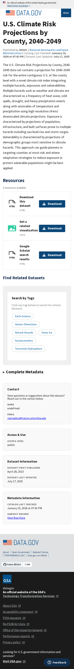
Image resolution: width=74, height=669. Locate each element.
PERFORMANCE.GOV (14, 555)
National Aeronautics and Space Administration (35, 51)
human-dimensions (26, 324)
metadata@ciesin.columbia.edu (26, 418)
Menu (66, 13)
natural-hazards (24, 332)
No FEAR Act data (14, 624)
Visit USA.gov (12, 661)
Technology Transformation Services (29, 596)
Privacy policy (12, 642)
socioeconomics (24, 340)
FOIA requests (12, 618)
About (6, 552)
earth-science (23, 316)
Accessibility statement (18, 612)
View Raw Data (16, 518)
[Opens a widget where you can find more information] (57, 662)
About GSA (10, 606)
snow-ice (47, 332)
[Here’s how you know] (37, 4)
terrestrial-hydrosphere (28, 348)
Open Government (21, 552)
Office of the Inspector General (23, 630)
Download (55, 204)
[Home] (24, 13)
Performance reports (17, 636)
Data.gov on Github (37, 555)
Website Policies (40, 552)
